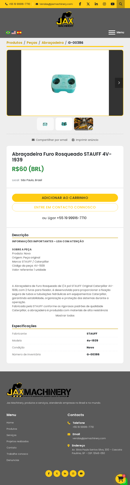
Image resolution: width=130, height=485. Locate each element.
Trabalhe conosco (17, 454)
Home (10, 422)
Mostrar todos (65, 315)
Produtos (12, 429)
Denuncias (13, 460)
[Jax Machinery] (39, 389)
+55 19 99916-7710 (19, 4)
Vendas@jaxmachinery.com (56, 4)
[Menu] (112, 32)
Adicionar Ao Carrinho (65, 197)
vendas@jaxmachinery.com (89, 438)
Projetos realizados (18, 441)
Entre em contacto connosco (65, 207)
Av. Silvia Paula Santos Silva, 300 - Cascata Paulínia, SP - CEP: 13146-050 (97, 451)
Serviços (11, 435)
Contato (12, 447)
